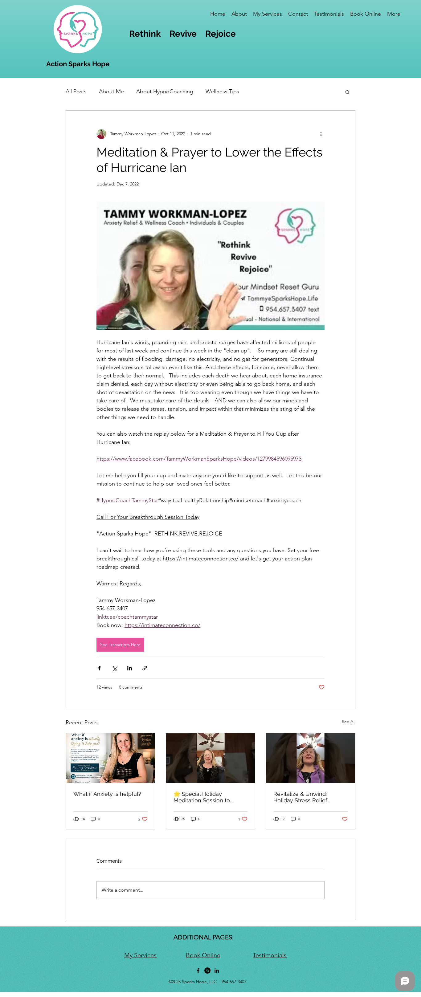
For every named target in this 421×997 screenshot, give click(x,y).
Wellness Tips (222, 91)
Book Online (203, 955)
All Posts (76, 91)
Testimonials (270, 955)
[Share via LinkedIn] (130, 668)
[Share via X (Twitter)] (114, 668)
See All (348, 721)
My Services (140, 955)
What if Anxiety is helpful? (107, 794)
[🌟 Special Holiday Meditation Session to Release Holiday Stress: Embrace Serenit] (210, 758)
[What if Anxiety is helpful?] (110, 758)
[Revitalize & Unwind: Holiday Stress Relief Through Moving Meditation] (310, 758)
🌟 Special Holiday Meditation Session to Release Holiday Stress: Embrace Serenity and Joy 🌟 (208, 797)
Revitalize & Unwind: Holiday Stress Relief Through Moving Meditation (309, 797)
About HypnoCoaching (164, 91)
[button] (347, 91)
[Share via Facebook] (99, 668)
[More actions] (321, 134)
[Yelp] (207, 970)
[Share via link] (145, 668)
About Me (111, 91)
